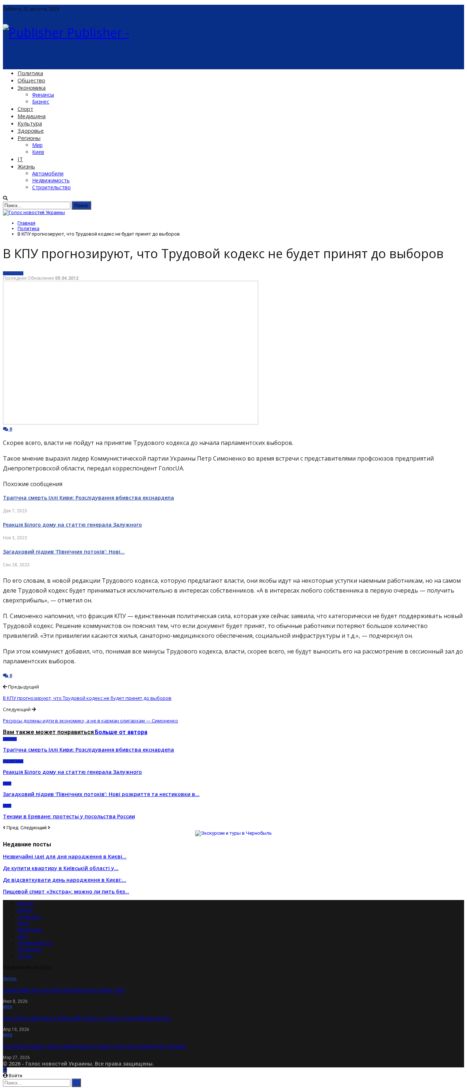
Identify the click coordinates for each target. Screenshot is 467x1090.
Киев (38, 151)
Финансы (43, 94)
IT (20, 159)
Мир (37, 144)
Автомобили (47, 173)
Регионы (29, 137)
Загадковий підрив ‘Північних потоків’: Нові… (64, 551)
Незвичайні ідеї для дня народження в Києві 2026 (64, 989)
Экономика (32, 87)
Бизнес (40, 101)
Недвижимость (51, 180)
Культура (30, 123)
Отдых (25, 956)
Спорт (25, 108)
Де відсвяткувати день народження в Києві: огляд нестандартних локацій (94, 1046)
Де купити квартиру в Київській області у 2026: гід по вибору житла (87, 1018)
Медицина (32, 116)
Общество (31, 80)
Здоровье (31, 130)
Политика (30, 73)
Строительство (51, 187)
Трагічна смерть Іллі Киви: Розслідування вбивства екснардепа (88, 497)
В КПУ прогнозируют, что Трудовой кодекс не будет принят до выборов (87, 698)
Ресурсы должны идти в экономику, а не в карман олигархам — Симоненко (90, 720)
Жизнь (26, 166)
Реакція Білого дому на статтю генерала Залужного (72, 524)
